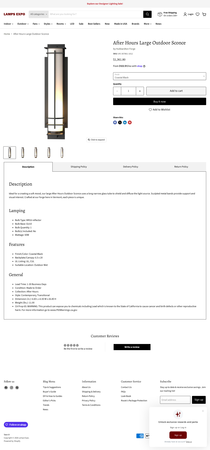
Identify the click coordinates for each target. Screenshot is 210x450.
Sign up (198, 400)
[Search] (147, 14)
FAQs (123, 391)
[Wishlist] (197, 14)
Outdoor (22, 24)
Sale (81, 24)
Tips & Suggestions (52, 387)
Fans (35, 24)
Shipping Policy (79, 166)
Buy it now (159, 102)
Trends (46, 405)
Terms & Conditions (91, 405)
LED (72, 24)
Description (28, 167)
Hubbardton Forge (125, 49)
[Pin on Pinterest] (130, 122)
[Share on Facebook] (115, 122)
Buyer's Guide (49, 391)
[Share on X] (120, 122)
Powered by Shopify (12, 441)
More (147, 24)
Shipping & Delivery (91, 391)
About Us (86, 387)
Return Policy (181, 166)
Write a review (132, 347)
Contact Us (126, 387)
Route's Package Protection (134, 400)
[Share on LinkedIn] (125, 122)
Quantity (117, 84)
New (107, 24)
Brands (135, 24)
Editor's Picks (49, 400)
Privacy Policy (88, 400)
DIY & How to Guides (52, 396)
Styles (47, 24)
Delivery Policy (130, 166)
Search (7, 434)
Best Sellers (94, 24)
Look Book (126, 396)
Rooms (60, 24)
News (158, 24)
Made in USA (120, 24)
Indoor (8, 24)
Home (7, 34)
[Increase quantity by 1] (140, 91)
